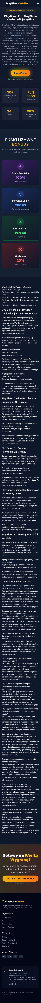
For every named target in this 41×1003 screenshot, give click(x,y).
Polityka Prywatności (9, 943)
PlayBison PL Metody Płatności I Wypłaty (19, 305)
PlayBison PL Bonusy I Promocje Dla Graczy (20, 297)
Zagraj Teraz (20, 73)
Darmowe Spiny (7, 924)
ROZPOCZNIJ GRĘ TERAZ (20, 878)
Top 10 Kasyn (6, 918)
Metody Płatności (8, 927)
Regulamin (5, 946)
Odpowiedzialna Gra (9, 940)
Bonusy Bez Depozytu (10, 921)
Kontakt (4, 937)
